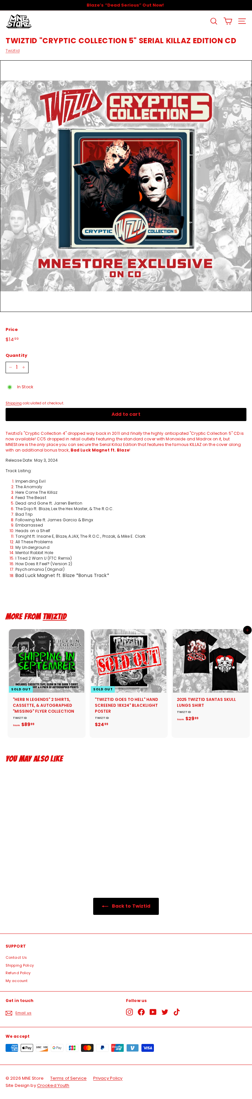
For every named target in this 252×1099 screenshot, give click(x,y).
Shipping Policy (20, 965)
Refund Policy (18, 972)
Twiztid (13, 50)
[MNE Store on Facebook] (141, 1012)
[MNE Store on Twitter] (164, 1012)
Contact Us (16, 957)
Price (12, 330)
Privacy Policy (108, 1078)
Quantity (16, 355)
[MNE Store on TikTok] (176, 1012)
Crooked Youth (53, 1085)
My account (17, 980)
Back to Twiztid (131, 906)
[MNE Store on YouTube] (153, 1012)
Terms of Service (68, 1078)
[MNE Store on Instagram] (129, 1012)
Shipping (14, 403)
